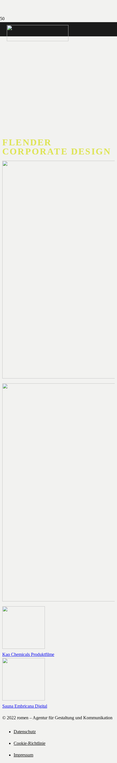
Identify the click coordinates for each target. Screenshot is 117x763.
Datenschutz (25, 731)
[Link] (37, 39)
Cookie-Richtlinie (29, 743)
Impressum (23, 754)
